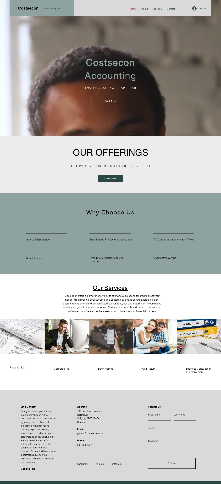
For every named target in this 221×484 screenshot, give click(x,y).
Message (153, 441)
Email (151, 428)
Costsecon (28, 8)
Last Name (179, 414)
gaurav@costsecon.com (90, 433)
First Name (154, 414)
